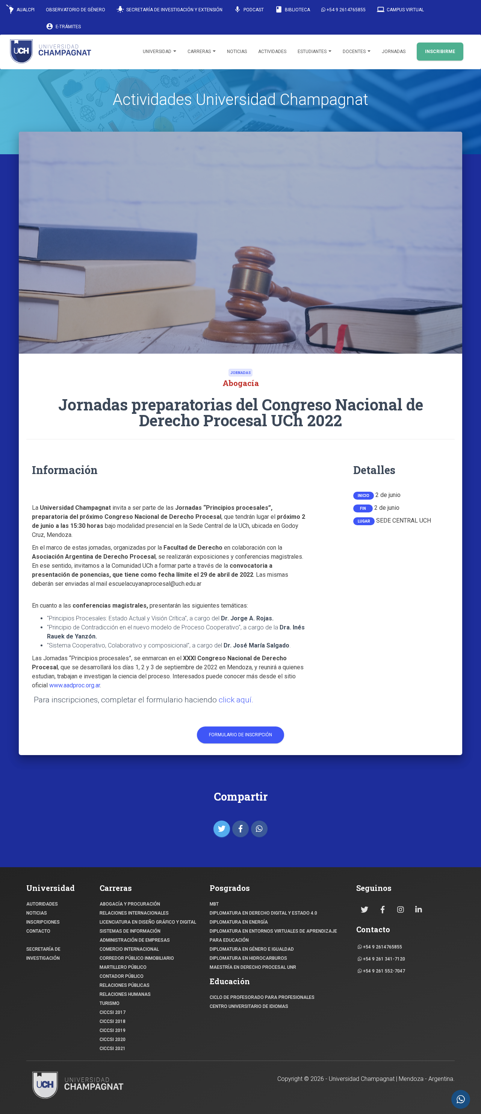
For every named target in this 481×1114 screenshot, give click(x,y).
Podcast (249, 9)
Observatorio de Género (75, 9)
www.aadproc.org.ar (74, 685)
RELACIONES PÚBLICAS (125, 985)
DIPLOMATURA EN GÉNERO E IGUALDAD (252, 949)
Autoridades (42, 904)
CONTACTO (38, 931)
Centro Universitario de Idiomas (249, 1006)
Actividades (272, 51)
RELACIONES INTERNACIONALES (134, 913)
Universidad (157, 51)
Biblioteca (292, 9)
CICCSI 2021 (113, 1048)
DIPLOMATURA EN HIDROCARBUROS (248, 958)
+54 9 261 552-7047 (383, 971)
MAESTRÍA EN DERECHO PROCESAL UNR (253, 967)
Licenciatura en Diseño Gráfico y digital (148, 922)
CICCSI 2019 (113, 1030)
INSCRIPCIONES (43, 922)
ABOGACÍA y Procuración (130, 904)
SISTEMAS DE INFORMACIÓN (130, 931)
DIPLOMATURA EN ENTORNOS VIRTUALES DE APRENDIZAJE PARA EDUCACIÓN (273, 936)
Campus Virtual (400, 9)
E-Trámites (63, 26)
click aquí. (236, 699)
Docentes (355, 51)
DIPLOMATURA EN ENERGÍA (239, 922)
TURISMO (109, 1003)
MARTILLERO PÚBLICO (123, 967)
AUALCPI (25, 9)
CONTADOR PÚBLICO (122, 976)
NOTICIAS (36, 913)
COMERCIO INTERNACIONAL (129, 949)
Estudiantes (313, 51)
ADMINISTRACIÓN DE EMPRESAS (135, 940)
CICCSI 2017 (113, 1012)
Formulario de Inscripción (240, 734)
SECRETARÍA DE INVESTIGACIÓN (43, 954)
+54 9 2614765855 (345, 9)
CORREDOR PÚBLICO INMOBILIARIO (137, 958)
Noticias (237, 51)
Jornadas (393, 51)
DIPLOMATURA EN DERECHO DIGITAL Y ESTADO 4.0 (263, 913)
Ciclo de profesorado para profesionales (262, 997)
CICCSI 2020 (113, 1039)
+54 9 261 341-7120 (383, 959)
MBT (214, 904)
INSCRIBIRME (440, 51)
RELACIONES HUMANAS (125, 994)
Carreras (200, 51)
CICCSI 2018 (113, 1021)
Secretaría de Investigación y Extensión (169, 9)
